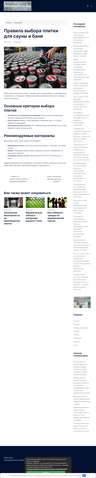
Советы (76, 331)
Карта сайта (8, 458)
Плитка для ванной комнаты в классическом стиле (81, 428)
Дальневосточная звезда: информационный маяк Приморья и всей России (80, 205)
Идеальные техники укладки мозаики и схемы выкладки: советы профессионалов (80, 369)
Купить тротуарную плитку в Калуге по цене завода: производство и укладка (81, 88)
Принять (46, 473)
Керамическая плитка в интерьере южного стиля (34, 216)
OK (84, 475)
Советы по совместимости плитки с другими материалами (19, 178)
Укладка (77, 342)
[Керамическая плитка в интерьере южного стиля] (35, 202)
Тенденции (18, 22)
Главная (9, 22)
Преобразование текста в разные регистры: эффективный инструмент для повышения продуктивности (80, 170)
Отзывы (76, 324)
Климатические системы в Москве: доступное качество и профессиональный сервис (82, 245)
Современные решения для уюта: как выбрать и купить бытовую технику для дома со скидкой (82, 134)
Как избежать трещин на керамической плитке (56, 216)
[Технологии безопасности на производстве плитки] (13, 202)
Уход (75, 345)
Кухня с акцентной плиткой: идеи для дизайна (54, 178)
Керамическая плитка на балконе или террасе (82, 401)
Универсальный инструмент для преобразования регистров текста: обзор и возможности (82, 189)
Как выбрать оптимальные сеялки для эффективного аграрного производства (81, 118)
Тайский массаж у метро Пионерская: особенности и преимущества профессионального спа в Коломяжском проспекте (81, 152)
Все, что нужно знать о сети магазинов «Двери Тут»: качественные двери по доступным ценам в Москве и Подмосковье (82, 261)
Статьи (76, 335)
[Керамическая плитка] (17, 6)
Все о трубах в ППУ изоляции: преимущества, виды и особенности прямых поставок (81, 102)
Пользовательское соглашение (15, 460)
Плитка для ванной (81, 328)
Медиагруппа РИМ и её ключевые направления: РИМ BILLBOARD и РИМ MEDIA (81, 51)
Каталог (76, 321)
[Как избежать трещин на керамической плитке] (57, 202)
